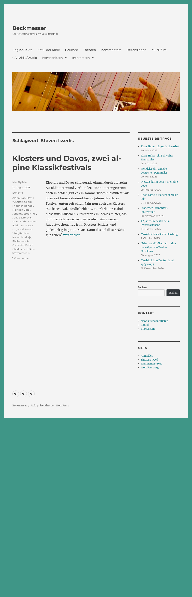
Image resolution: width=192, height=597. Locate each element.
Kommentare (111, 50)
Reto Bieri (29, 248)
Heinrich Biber (21, 209)
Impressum (148, 328)
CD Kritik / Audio (24, 58)
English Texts (22, 50)
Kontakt (145, 324)
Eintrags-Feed (149, 359)
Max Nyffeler (20, 182)
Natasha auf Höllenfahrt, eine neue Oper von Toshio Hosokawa (158, 247)
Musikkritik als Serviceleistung (159, 234)
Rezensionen (136, 50)
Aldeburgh (19, 197)
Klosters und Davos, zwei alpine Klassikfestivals (66, 163)
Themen (89, 50)
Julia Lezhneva (21, 217)
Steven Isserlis (20, 252)
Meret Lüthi (19, 221)
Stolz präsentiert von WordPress (49, 405)
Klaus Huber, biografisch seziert (160, 146)
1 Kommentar (20, 258)
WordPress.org (150, 367)
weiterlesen (71, 235)
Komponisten (52, 58)
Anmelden (147, 355)
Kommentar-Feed (151, 363)
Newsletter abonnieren (154, 321)
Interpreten (81, 58)
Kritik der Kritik (49, 50)
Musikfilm (159, 50)
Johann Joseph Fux (24, 213)
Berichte (71, 50)
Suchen (142, 287)
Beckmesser (29, 28)
